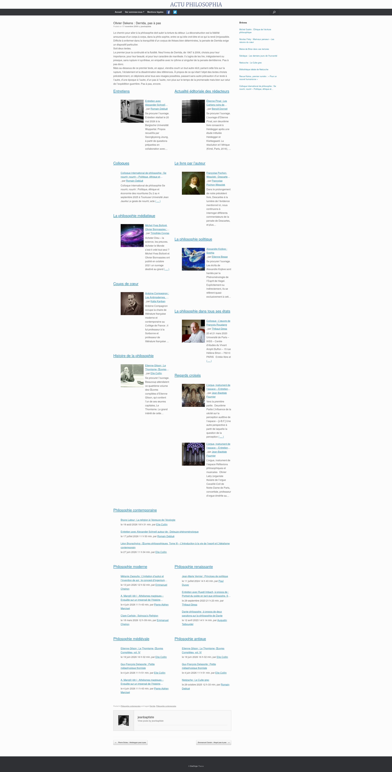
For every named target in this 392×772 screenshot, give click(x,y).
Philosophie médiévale (131, 638)
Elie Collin (156, 373)
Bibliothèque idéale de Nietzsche (253, 69)
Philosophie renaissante (194, 566)
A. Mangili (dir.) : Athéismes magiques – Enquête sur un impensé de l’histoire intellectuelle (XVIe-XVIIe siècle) (142, 598)
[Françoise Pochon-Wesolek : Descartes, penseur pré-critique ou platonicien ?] (193, 183)
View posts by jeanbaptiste (151, 720)
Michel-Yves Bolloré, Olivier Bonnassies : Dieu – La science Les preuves (157, 227)
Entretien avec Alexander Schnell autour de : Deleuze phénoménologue (155, 103)
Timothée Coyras (160, 233)
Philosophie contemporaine (135, 510)
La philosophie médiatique (134, 215)
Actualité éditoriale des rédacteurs (202, 91)
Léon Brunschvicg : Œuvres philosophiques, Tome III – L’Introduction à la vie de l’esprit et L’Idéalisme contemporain (175, 545)
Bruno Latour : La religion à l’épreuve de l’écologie (148, 520)
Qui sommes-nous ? (134, 11)
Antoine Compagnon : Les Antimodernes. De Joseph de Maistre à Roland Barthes (157, 295)
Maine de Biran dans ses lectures (254, 48)
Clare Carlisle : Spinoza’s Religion (139, 615)
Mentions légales (155, 11)
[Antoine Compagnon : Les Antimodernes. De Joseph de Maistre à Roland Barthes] (132, 303)
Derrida (152, 706)
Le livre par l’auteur (190, 163)
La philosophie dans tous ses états (202, 311)
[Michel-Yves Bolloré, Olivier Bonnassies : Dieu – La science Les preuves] (132, 235)
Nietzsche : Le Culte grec (195, 680)
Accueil (118, 11)
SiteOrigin (194, 766)
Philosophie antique (190, 638)
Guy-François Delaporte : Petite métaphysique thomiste (138, 666)
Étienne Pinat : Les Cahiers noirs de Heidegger (216, 103)
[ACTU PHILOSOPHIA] (196, 4)
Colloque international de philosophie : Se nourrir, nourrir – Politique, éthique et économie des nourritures (143, 175)
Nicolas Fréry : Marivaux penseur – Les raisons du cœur (256, 41)
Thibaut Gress (219, 328)
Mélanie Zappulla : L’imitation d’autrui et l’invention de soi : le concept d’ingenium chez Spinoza (143, 578)
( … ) (157, 201)
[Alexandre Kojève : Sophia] (193, 259)
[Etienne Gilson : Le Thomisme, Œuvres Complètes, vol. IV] (132, 375)
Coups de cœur (125, 283)
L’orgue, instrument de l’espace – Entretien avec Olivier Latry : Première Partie (218, 446)
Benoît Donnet (219, 108)
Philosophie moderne (130, 566)
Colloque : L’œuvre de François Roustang (218, 323)
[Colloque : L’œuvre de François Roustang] (193, 331)
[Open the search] (274, 12)
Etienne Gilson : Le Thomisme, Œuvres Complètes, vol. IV (155, 367)
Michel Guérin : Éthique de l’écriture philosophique (255, 31)
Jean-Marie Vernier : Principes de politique (205, 576)
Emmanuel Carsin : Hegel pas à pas (214, 742)
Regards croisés (188, 375)
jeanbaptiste (146, 26)
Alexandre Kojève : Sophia (216, 251)
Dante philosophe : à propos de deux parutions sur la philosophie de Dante (202, 613)
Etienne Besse (220, 256)
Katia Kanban (158, 301)
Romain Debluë (159, 108)
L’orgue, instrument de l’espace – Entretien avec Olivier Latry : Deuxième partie (218, 387)
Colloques (121, 163)
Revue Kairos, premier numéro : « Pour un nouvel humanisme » (258, 78)
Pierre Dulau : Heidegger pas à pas (130, 742)
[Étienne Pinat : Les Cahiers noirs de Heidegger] (193, 111)
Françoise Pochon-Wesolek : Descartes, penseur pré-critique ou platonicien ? (217, 175)
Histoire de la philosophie (133, 355)
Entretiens (121, 91)
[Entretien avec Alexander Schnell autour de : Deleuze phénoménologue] (132, 111)
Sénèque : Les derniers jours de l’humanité (258, 55)
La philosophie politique (193, 239)
